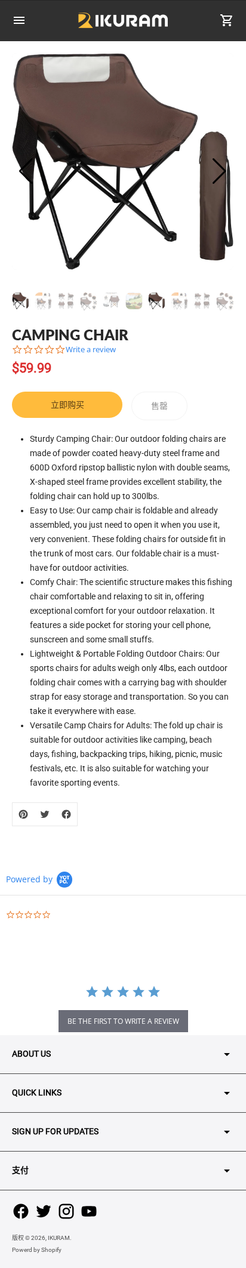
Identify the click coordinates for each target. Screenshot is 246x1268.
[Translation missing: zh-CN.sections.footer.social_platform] (21, 1211)
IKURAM (59, 1238)
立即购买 (67, 405)
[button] (219, 171)
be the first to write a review (123, 1021)
